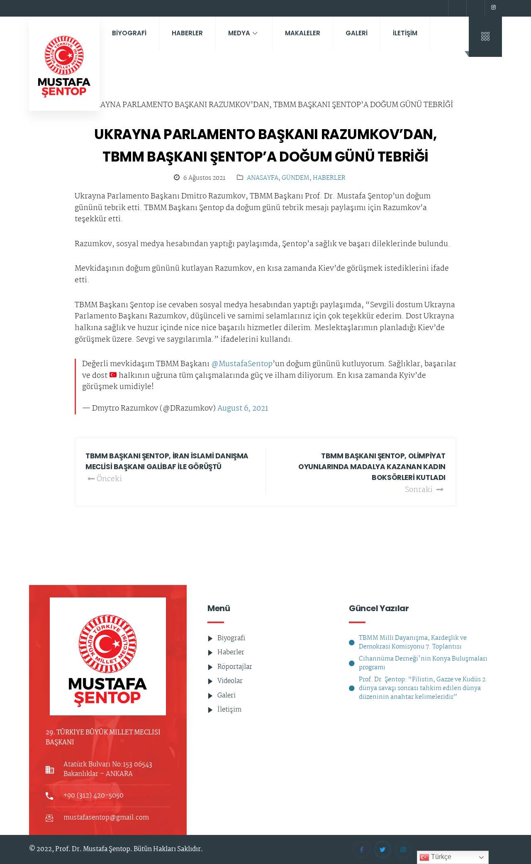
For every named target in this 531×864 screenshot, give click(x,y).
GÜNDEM (295, 178)
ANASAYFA (262, 178)
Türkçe (440, 856)
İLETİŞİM (405, 33)
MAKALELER (302, 33)
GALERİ (357, 33)
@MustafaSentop (242, 364)
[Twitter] (474, 8)
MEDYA (239, 33)
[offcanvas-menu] (485, 37)
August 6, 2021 (242, 409)
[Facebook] (456, 8)
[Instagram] (493, 8)
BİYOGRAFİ (129, 33)
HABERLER (187, 33)
